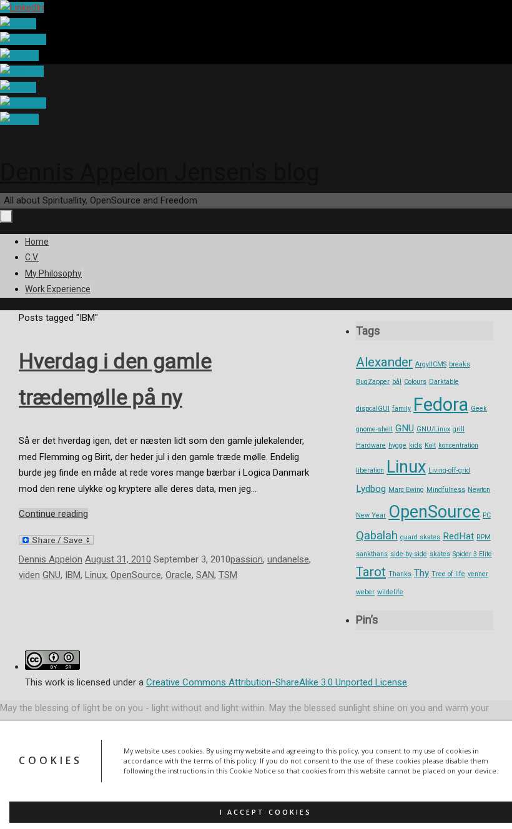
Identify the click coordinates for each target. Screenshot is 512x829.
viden (29, 575)
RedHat (458, 536)
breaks (459, 364)
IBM (73, 575)
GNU (51, 575)
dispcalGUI (373, 409)
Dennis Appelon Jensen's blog (160, 172)
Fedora (440, 404)
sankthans (372, 554)
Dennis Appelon (50, 559)
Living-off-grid (449, 470)
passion (246, 559)
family (401, 409)
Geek (479, 409)
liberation (370, 470)
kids (415, 445)
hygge (397, 445)
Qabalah (377, 535)
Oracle (178, 575)
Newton (479, 490)
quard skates (420, 537)
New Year (371, 515)
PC (487, 515)
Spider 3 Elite (472, 554)
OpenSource (136, 575)
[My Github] (18, 23)
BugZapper (373, 382)
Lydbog (371, 488)
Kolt (430, 445)
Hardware (371, 445)
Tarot (371, 571)
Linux (95, 575)
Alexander (384, 362)
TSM (228, 575)
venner (478, 574)
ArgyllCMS (430, 364)
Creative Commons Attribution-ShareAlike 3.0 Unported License (276, 682)
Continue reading (53, 513)
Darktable (444, 382)
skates (440, 554)
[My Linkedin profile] (22, 7)
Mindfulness (445, 490)
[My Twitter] (19, 55)
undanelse (288, 559)
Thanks (399, 574)
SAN (205, 575)
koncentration (458, 445)
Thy (421, 573)
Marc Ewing (406, 490)
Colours (415, 382)
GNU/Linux (433, 429)
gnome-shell (374, 429)
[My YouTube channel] (23, 39)
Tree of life (448, 574)
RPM (483, 537)
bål (396, 382)
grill (459, 429)
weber (365, 592)
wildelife (390, 592)
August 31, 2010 (118, 559)
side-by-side (408, 554)
